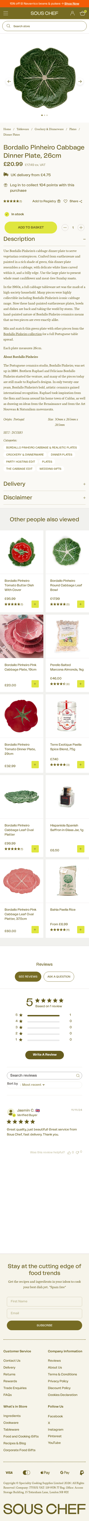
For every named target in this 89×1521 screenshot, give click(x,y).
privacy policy (77, 784)
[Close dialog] (84, 742)
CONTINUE (65, 778)
